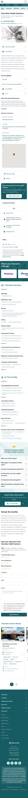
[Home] (2, 5)
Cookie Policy (23, 789)
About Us (3, 714)
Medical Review (4, 720)
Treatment (16, 8)
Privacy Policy (4, 789)
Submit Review (14, 614)
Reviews (23, 8)
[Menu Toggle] (25, 2)
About (2, 8)
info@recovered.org (14, 752)
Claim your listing (5, 738)
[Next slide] (16, 684)
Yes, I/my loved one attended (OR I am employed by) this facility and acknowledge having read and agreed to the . (14, 607)
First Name (4, 572)
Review (3, 588)
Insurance (8, 8)
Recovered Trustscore (6, 729)
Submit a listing (4, 735)
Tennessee (15, 5)
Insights (3, 732)
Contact (3, 726)
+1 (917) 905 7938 (14, 755)
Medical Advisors (5, 723)
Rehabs (7, 5)
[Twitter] (15, 763)
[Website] (14, 208)
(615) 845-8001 (13, 503)
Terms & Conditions (14, 789)
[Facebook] (8, 763)
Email (2, 580)
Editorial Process (5, 717)
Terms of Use (16, 610)
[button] (20, 23)
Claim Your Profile (14, 196)
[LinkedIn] (19, 763)
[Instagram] (12, 763)
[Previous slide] (12, 684)
